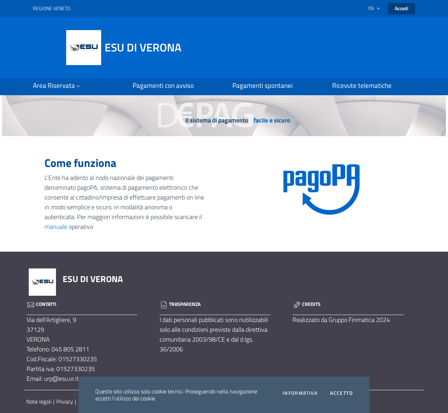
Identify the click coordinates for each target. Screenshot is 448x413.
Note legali (38, 401)
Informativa (299, 393)
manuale (55, 226)
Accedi (401, 8)
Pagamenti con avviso (163, 85)
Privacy (64, 401)
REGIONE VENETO (51, 8)
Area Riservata (54, 85)
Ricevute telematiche (362, 85)
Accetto (341, 393)
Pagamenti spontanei (262, 85)
